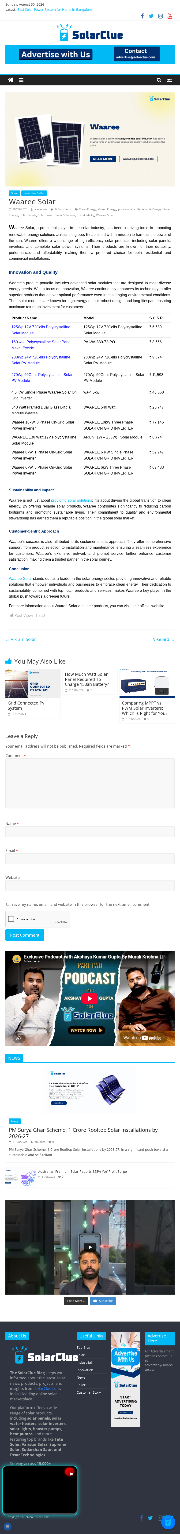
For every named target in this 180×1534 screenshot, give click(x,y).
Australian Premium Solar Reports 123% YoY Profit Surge (82, 1171)
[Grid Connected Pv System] (32, 672)
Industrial (84, 1362)
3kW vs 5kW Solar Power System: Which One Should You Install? (67, 9)
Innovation (85, 1370)
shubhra (40, 1142)
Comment (15, 755)
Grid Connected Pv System (26, 705)
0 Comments (63, 209)
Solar (14, 193)
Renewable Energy (149, 209)
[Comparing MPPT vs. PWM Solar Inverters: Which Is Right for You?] (147, 672)
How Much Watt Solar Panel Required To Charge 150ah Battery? (87, 679)
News (15, 1121)
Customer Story (89, 1392)
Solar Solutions (65, 215)
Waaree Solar (105, 215)
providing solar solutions (71, 500)
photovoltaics (126, 209)
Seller (81, 1385)
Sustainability (85, 215)
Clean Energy (87, 209)
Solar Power (46, 215)
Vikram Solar (20, 639)
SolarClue (41, 1517)
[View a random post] (169, 80)
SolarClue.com (47, 1388)
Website (12, 877)
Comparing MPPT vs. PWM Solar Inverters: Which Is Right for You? (144, 708)
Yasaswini (41, 209)
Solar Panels (28, 215)
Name (12, 823)
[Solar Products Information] (10, 80)
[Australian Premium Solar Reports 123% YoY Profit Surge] (20, 1169)
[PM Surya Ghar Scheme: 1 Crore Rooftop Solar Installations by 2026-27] (90, 1068)
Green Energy (107, 209)
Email (11, 850)
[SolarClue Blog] (45, 1348)
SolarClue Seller (34, 193)
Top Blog (83, 1347)
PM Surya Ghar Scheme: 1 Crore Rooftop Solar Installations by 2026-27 (83, 1132)
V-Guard (164, 639)
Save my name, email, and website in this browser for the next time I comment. (80, 904)
